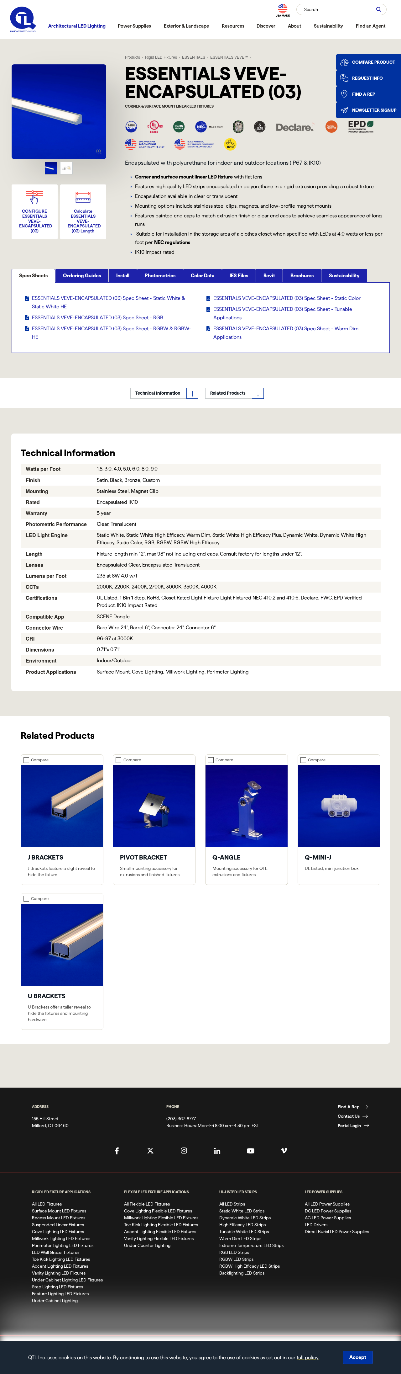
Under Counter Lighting (147, 1245)
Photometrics (160, 275)
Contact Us (349, 1116)
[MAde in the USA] (282, 10)
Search (311, 9)
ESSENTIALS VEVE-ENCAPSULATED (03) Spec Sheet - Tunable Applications (282, 313)
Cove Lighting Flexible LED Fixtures (158, 1210)
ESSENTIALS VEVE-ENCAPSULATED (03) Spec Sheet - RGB (97, 317)
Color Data (202, 275)
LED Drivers (316, 1224)
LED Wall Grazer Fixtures (55, 1252)
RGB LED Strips (234, 1252)
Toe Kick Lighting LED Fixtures (61, 1259)
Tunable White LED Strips (244, 1231)
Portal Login (349, 1125)
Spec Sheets (33, 275)
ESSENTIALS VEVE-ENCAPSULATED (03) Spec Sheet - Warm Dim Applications (285, 333)
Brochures (302, 275)
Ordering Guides (82, 275)
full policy (308, 1357)
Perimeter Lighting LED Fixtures (62, 1245)
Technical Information (157, 393)
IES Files (239, 275)
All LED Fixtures (47, 1203)
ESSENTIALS (193, 57)
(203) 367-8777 (181, 1118)
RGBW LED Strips (236, 1259)
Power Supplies (134, 26)
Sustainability (328, 26)
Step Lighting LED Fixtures (57, 1286)
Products (132, 57)
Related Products (228, 393)
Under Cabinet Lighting (55, 1300)
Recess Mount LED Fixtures (58, 1217)
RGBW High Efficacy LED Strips (249, 1266)
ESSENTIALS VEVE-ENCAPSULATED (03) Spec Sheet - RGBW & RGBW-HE (111, 333)
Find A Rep (349, 1106)
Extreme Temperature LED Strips (251, 1245)
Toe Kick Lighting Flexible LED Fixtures (161, 1224)
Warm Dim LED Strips (240, 1238)
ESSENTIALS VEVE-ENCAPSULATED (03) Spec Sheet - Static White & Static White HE (108, 302)
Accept (357, 1357)
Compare (40, 760)
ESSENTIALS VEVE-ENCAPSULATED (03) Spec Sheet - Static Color (286, 298)
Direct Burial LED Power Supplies (337, 1231)
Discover (266, 26)
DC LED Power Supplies (328, 1210)
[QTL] (23, 20)
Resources (233, 26)
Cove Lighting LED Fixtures (58, 1231)
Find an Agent (370, 26)
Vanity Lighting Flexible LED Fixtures (159, 1238)
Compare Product (373, 62)
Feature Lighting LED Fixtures (60, 1293)
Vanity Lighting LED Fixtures (59, 1272)
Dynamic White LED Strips (245, 1217)
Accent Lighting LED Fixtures (60, 1266)
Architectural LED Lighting (77, 26)
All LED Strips (232, 1203)
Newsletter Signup (374, 110)
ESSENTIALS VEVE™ (229, 57)
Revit (269, 275)
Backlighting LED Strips (241, 1272)
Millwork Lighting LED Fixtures (61, 1238)
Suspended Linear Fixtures (58, 1224)
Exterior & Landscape (186, 26)
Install (122, 275)
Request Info (367, 78)
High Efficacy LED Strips (242, 1224)
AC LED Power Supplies (328, 1217)
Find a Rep (363, 94)
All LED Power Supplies (327, 1203)
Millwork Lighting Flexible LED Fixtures (161, 1217)
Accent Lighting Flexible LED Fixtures (160, 1231)
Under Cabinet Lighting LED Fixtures (67, 1279)
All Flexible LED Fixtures (147, 1203)
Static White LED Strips (241, 1210)
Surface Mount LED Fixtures (59, 1210)
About (294, 26)
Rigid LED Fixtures (161, 57)
